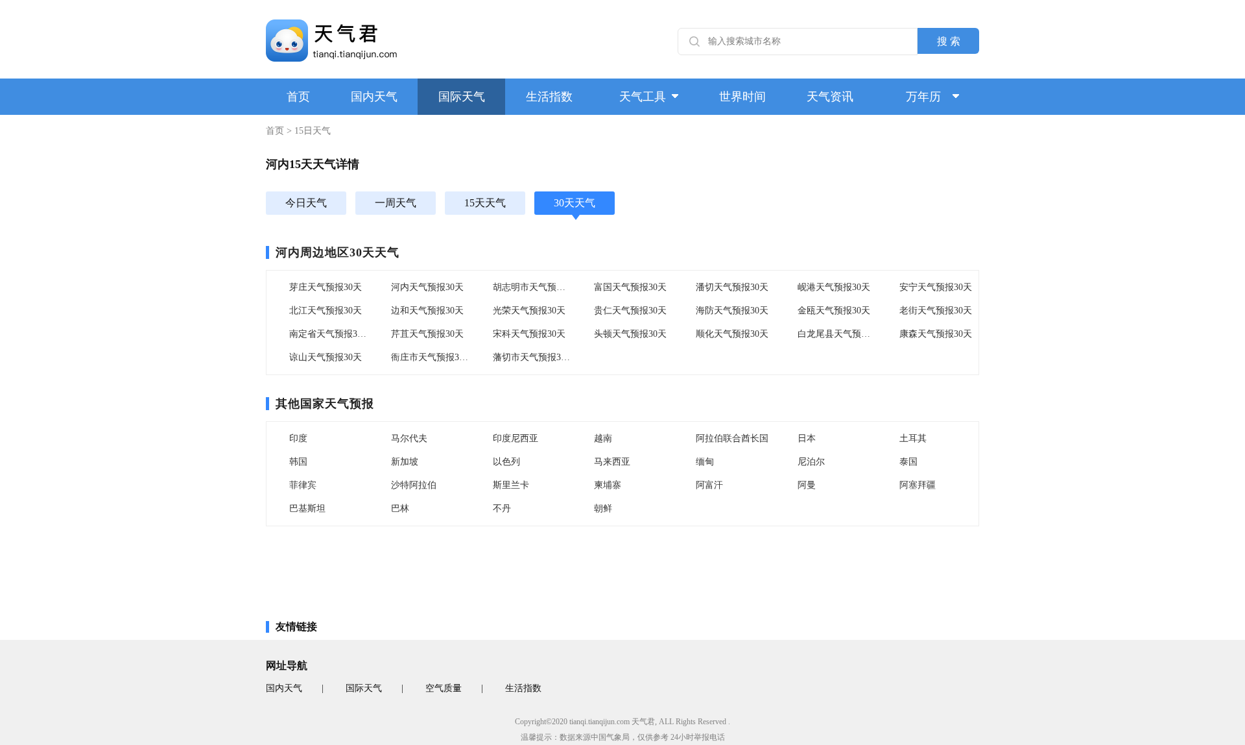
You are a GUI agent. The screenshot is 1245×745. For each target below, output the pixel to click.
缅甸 (705, 462)
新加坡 (404, 462)
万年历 (923, 96)
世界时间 (742, 96)
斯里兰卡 (511, 485)
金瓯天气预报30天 (834, 310)
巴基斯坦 (307, 508)
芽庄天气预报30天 (325, 287)
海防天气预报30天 (732, 310)
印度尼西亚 (515, 438)
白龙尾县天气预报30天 (837, 334)
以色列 (506, 462)
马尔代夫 (409, 438)
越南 (603, 438)
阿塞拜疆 (917, 485)
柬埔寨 (607, 485)
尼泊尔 (811, 462)
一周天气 (395, 202)
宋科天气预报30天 (529, 334)
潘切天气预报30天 (732, 287)
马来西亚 (612, 462)
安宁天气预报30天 (935, 287)
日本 (807, 438)
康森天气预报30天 (935, 334)
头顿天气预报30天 (630, 334)
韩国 (298, 462)
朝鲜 (603, 508)
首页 (298, 96)
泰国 (908, 462)
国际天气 (461, 96)
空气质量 (443, 688)
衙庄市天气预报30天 (430, 357)
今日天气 (306, 202)
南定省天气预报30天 (328, 334)
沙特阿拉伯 (413, 485)
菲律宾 (302, 485)
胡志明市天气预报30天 (532, 287)
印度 (298, 438)
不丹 (502, 508)
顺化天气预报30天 (732, 334)
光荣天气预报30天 (529, 310)
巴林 (400, 508)
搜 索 (948, 41)
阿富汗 (709, 485)
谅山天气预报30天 (325, 357)
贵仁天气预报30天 (630, 310)
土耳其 (913, 438)
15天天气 (485, 202)
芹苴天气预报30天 (427, 334)
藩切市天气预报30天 (532, 357)
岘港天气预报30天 (834, 287)
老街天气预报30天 (935, 310)
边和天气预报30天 (427, 310)
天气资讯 (830, 96)
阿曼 (807, 485)
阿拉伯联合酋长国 (732, 438)
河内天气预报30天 (427, 287)
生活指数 (549, 96)
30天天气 (574, 202)
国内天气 (374, 96)
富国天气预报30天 (630, 287)
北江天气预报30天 (325, 310)
